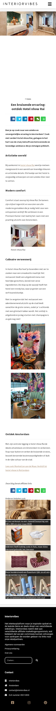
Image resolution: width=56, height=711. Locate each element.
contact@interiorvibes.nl (19, 690)
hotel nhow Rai (27, 165)
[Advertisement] (28, 66)
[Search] (37, 660)
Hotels (29, 99)
